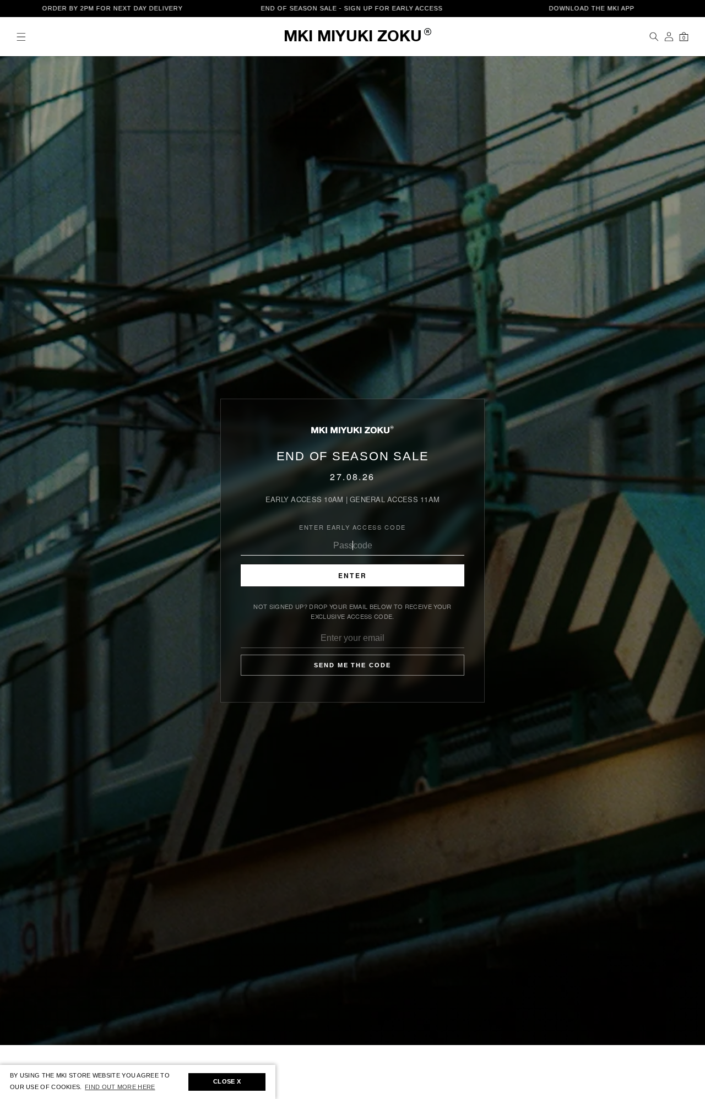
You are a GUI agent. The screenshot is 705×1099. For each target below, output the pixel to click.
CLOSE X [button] (227, 1081)
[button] (21, 36)
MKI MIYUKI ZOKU (353, 37)
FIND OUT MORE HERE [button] (120, 1087)
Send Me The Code (353, 665)
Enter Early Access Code (352, 527)
